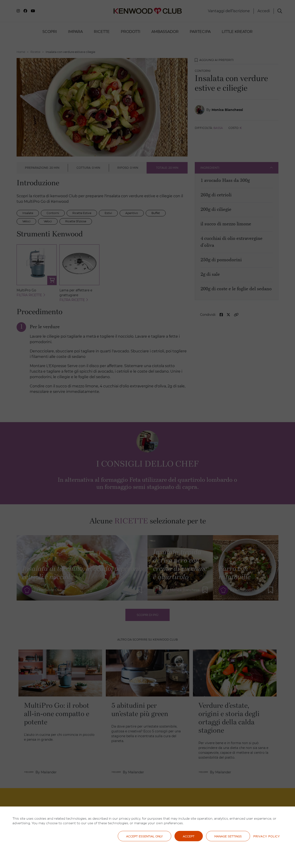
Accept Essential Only (144, 836)
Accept (189, 836)
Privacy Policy (266, 836)
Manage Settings (228, 836)
